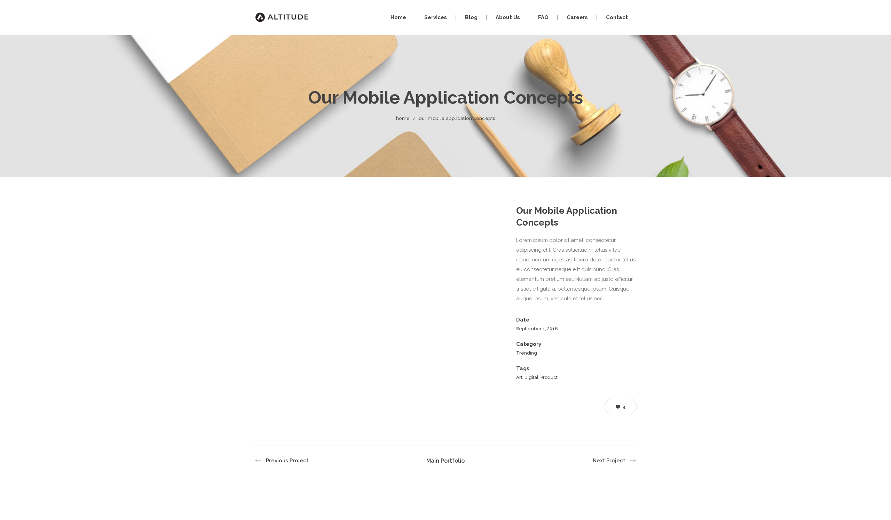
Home (403, 118)
